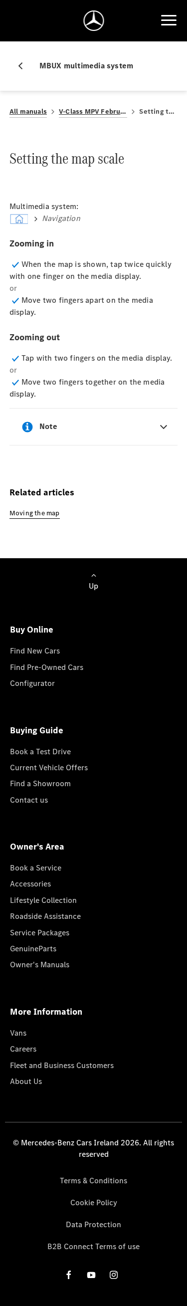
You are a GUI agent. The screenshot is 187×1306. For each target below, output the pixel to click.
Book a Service (35, 868)
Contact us (29, 800)
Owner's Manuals (39, 964)
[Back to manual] (24, 66)
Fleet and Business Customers (62, 1065)
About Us (26, 1081)
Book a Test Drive (40, 751)
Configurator (32, 683)
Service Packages (39, 932)
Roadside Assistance (45, 916)
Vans (18, 1033)
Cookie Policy (93, 1202)
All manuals (28, 111)
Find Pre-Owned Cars (46, 667)
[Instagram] (114, 1275)
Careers (23, 1049)
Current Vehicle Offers (49, 767)
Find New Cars (35, 651)
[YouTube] (91, 1275)
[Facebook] (69, 1275)
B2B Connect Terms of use (93, 1246)
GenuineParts (33, 948)
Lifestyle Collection (43, 900)
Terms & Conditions (93, 1180)
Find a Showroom (40, 783)
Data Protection (93, 1224)
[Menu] (168, 20)
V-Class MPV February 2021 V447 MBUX (93, 111)
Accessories (30, 883)
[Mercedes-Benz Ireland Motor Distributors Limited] (93, 20)
